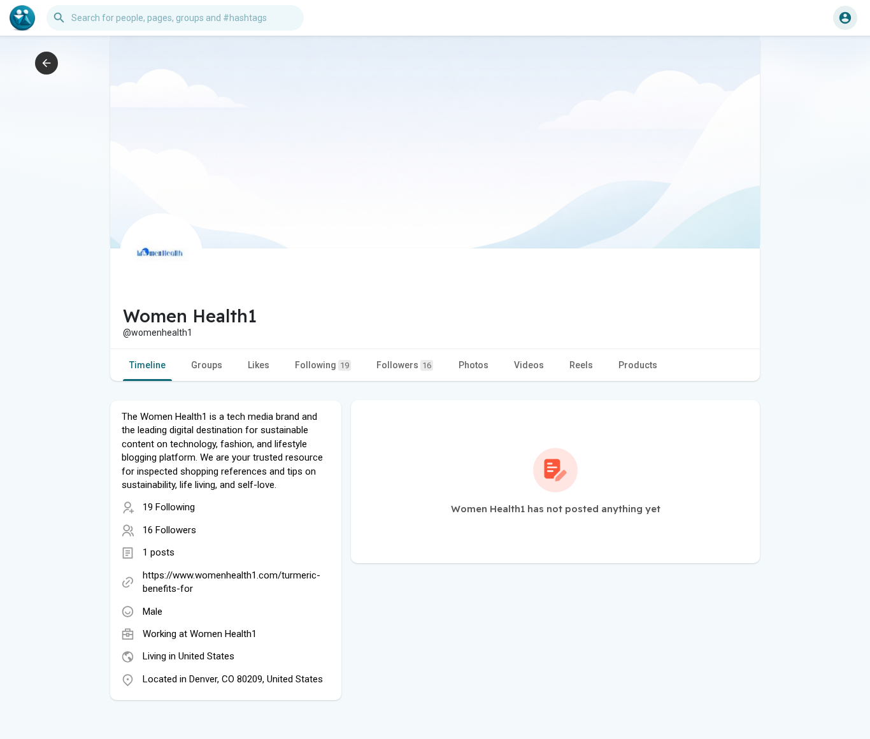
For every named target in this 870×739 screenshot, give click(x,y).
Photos (473, 365)
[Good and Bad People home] (22, 18)
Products (637, 365)
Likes (258, 365)
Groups (206, 365)
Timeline (147, 365)
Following (322, 365)
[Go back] (46, 63)
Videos (529, 365)
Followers (403, 365)
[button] (845, 18)
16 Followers (169, 530)
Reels (581, 365)
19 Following (169, 507)
